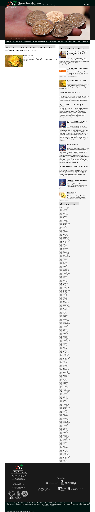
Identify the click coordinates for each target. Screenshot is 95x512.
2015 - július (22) (63, 393)
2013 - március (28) (63, 431)
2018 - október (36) (63, 339)
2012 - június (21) (63, 443)
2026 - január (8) (63, 217)
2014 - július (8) (63, 410)
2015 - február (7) (63, 400)
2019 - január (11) (63, 334)
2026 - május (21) (63, 212)
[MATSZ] (18, 471)
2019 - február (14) (63, 333)
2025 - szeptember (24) (64, 223)
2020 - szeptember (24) (64, 307)
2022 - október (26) (63, 272)
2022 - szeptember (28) (64, 273)
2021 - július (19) (63, 293)
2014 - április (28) (63, 414)
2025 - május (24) (63, 228)
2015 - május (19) (63, 396)
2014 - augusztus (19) (64, 408)
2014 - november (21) (64, 404)
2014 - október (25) (63, 406)
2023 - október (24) (63, 255)
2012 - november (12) (64, 436)
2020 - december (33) (64, 302)
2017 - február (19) (63, 366)
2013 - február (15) (63, 432)
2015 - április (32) (63, 397)
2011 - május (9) (63, 461)
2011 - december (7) (63, 452)
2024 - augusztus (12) (64, 241)
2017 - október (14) (63, 355)
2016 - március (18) (63, 382)
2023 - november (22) (64, 254)
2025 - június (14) (63, 227)
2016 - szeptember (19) (64, 373)
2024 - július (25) (63, 242)
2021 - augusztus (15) (64, 291)
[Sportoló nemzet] (47, 490)
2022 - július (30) (63, 276)
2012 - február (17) (63, 449)
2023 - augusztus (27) (64, 258)
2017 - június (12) (63, 361)
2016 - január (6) (63, 385)
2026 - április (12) (63, 213)
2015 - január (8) (63, 401)
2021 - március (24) (63, 298)
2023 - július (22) (63, 259)
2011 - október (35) (63, 454)
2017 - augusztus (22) (64, 358)
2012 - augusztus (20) (64, 440)
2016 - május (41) (63, 379)
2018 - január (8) (63, 351)
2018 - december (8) (63, 336)
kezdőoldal (10, 41)
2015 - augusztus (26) (64, 392)
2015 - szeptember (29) (64, 390)
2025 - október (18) (63, 221)
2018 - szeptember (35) (64, 340)
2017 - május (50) (63, 362)
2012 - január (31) (63, 450)
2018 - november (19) (64, 337)
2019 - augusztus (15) (64, 325)
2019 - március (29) (63, 332)
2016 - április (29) (63, 380)
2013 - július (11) (63, 425)
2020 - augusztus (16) (64, 308)
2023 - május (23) (63, 262)
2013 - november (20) (64, 419)
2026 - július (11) (63, 209)
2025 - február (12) (63, 233)
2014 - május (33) (63, 412)
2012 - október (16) (63, 438)
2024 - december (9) (63, 235)
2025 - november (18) (64, 220)
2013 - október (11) (63, 421)
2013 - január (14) (63, 433)
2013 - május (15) (63, 428)
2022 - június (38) (63, 277)
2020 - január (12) (63, 318)
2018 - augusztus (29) (64, 341)
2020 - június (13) (63, 311)
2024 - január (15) (63, 251)
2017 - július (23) (63, 360)
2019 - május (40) (63, 329)
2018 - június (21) (63, 344)
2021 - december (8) (63, 286)
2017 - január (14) (63, 368)
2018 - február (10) (63, 350)
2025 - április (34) (63, 230)
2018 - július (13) (63, 343)
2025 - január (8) (63, 234)
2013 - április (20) (63, 429)
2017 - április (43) (63, 364)
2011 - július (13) (63, 458)
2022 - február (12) (63, 283)
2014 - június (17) (63, 411)
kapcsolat (85, 41)
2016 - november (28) (64, 371)
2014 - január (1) (63, 417)
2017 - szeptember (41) (64, 357)
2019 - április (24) (63, 330)
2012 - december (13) (64, 435)
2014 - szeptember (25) (64, 407)
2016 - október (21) (63, 372)
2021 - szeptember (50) (64, 290)
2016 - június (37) (63, 378)
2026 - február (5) (63, 216)
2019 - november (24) (64, 320)
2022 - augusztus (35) (64, 274)
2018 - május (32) (63, 346)
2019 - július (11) (63, 326)
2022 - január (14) (63, 284)
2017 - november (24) (64, 354)
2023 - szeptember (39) (64, 256)
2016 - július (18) (63, 376)
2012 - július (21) (63, 442)
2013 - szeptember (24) (64, 422)
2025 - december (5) (63, 219)
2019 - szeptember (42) (64, 323)
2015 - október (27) (63, 389)
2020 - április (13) (63, 314)
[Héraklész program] (62, 484)
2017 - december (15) (64, 353)
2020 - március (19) (63, 315)
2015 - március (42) (63, 399)
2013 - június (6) (63, 426)
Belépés (86, 4)
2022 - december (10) (64, 269)
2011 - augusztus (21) (64, 457)
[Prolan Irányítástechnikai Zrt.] (70, 484)
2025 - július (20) (63, 226)
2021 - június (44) (63, 294)
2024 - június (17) (63, 244)
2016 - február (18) (63, 383)
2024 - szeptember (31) (64, 240)
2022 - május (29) (63, 279)
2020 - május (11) (63, 312)
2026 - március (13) (63, 215)
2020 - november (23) (64, 304)
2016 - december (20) (64, 369)
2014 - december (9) (63, 403)
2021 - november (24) (64, 287)
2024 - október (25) (63, 238)
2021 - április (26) (63, 297)
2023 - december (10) (64, 252)
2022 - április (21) (63, 280)
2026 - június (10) (63, 210)
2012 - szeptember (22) (64, 439)
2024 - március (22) (63, 248)
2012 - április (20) (63, 446)
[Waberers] (52, 484)
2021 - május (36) (63, 295)
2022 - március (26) (63, 281)
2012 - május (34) (63, 445)
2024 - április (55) (63, 247)
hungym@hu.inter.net (18, 481)
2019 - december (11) (64, 319)
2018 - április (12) (63, 347)
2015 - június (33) (63, 394)
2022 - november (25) (64, 270)
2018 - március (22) (63, 348)
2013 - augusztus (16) (64, 424)
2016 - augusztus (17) (64, 375)
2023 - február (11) (63, 266)
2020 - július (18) (63, 309)
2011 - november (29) (64, 453)
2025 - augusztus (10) (64, 224)
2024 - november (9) (64, 237)
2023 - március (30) (63, 265)
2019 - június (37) (63, 327)
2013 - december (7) (63, 418)
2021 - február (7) (63, 300)
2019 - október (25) (63, 322)
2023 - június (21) (63, 261)
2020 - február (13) (63, 316)
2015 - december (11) (64, 386)
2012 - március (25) (63, 447)
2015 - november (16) (64, 387)
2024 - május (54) (63, 245)
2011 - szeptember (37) (64, 456)
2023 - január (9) (63, 268)
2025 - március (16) (63, 231)
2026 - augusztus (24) (64, 208)
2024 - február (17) (63, 249)
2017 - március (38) (63, 365)
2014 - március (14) (63, 415)
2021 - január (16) (63, 301)
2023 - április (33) (63, 263)
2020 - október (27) (63, 305)
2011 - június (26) (63, 460)
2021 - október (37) (63, 288)
